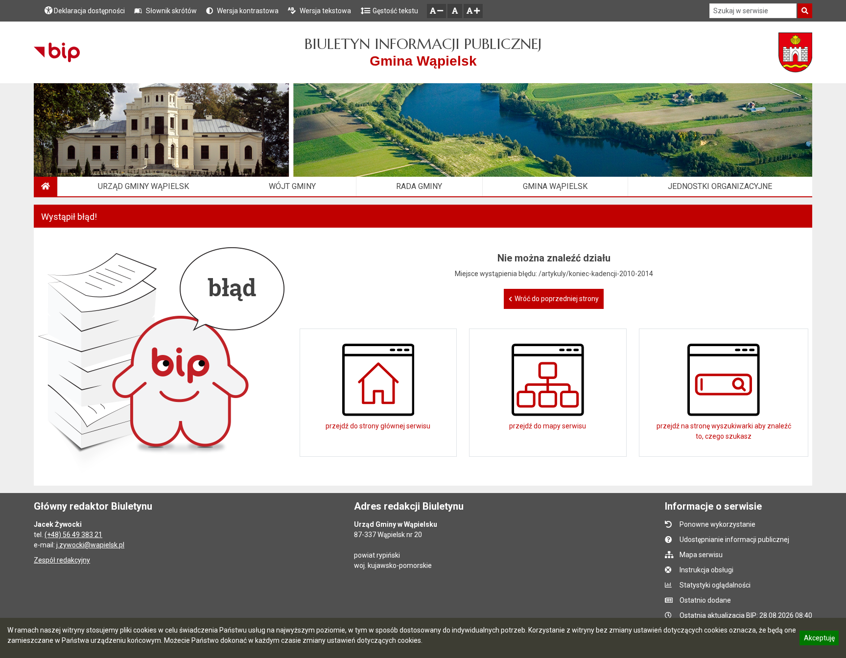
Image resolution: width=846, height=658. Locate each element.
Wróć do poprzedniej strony (557, 299)
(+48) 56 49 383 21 (73, 535)
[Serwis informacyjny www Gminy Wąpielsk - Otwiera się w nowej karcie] (795, 52)
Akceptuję (819, 639)
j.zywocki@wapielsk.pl (90, 545)
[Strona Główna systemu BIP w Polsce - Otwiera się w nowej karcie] (56, 52)
